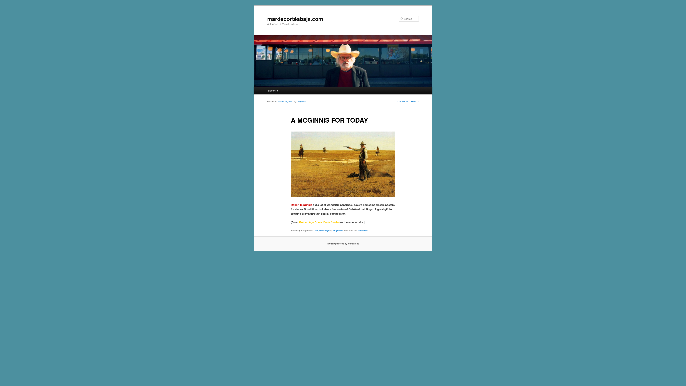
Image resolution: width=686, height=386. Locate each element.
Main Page (324, 230)
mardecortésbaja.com (295, 19)
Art (316, 230)
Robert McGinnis (301, 205)
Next (415, 101)
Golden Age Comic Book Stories (319, 222)
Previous (403, 101)
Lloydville (273, 90)
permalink (363, 230)
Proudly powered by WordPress (343, 243)
